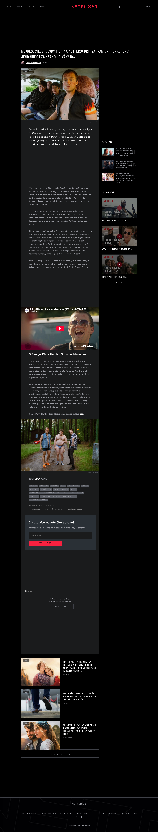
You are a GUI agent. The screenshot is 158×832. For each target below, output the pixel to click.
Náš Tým (100, 813)
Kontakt (113, 813)
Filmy (26, 71)
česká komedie (61, 489)
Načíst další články (60, 755)
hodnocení (73, 486)
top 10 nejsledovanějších (70, 493)
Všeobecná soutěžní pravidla (56, 813)
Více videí (119, 283)
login (147, 7)
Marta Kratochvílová (33, 63)
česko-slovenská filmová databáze (58, 496)
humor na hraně (38, 500)
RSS (135, 813)
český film (46, 489)
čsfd (73, 489)
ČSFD (37, 478)
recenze (44, 486)
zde (81, 413)
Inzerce (125, 813)
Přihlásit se (45, 543)
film (63, 486)
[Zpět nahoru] (151, 825)
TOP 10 (85, 486)
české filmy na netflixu (42, 493)
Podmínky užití (28, 813)
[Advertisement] (60, 167)
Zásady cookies (84, 813)
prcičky (34, 496)
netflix (54, 486)
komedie (34, 489)
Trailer (33, 486)
